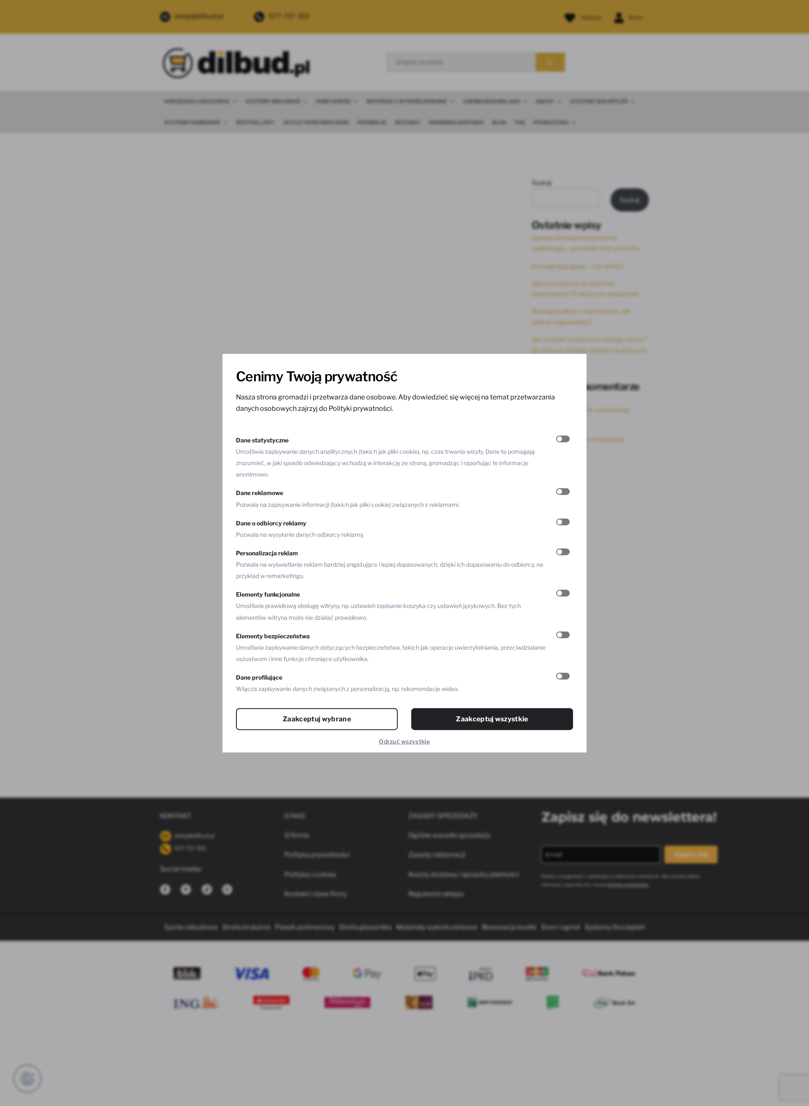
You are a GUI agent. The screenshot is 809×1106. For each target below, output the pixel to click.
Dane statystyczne (262, 439)
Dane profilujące (259, 677)
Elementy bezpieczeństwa (273, 635)
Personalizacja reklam (267, 552)
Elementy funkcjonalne (268, 594)
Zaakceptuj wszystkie (492, 719)
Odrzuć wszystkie (404, 741)
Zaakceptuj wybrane (317, 719)
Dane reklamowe (259, 492)
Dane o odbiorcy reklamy (271, 522)
